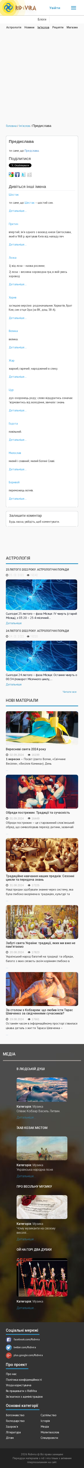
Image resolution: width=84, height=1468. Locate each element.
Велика (13, 331)
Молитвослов (50, 1432)
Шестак (30, 203)
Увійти (54, 8)
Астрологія (13, 27)
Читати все (70, 691)
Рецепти (57, 27)
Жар (11, 360)
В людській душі (31, 1069)
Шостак (14, 194)
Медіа (45, 1426)
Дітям (10, 1438)
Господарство (15, 1421)
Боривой (14, 482)
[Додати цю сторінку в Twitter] (23, 174)
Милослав (15, 453)
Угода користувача (18, 1385)
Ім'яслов (43, 27)
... (36, 764)
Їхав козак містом (32, 1128)
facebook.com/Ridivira (27, 1339)
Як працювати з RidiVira (21, 1391)
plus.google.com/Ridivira (28, 1355)
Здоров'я (12, 1426)
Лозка (12, 257)
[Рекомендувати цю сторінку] (29, 174)
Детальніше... (18, 211)
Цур (11, 390)
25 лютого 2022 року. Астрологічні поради (37, 569)
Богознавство (15, 1415)
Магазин (72, 27)
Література (13, 1432)
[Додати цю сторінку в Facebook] (17, 174)
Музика (38, 1106)
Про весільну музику (34, 1186)
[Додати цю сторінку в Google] (11, 174)
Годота (13, 423)
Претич (13, 224)
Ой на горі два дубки (34, 1249)
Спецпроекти (49, 1438)
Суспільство (48, 1415)
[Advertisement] (42, 73)
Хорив (12, 297)
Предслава (32, 150)
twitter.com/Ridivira (25, 1347)
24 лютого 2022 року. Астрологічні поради (37, 630)
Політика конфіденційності (24, 1380)
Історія (45, 1421)
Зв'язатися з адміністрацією (24, 1396)
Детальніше (14, 623)
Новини (29, 27)
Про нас (11, 1374)
